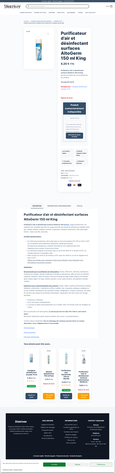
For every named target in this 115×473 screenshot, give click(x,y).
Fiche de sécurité (29, 332)
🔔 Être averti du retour (49, 396)
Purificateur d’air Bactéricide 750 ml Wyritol (66, 375)
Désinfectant (74, 175)
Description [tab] (37, 206)
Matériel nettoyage (40, 12)
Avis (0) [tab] (79, 206)
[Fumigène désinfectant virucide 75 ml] (31, 358)
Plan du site (71, 440)
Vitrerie (80, 12)
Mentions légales (18, 469)
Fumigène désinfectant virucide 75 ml (31, 373)
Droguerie (52, 12)
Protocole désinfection (31, 337)
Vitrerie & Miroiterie (48, 438)
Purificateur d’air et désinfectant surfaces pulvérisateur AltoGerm (83, 377)
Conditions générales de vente (71, 428)
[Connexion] (111, 1)
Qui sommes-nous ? (71, 424)
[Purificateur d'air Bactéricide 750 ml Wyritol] (66, 358)
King (70, 178)
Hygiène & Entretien (26, 12)
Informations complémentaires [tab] (59, 206)
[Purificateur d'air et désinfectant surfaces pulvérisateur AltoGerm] (84, 360)
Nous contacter (90, 12)
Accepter (54, 464)
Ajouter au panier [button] (31, 396)
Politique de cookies (8, 469)
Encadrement (71, 12)
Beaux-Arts (61, 12)
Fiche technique (29, 328)
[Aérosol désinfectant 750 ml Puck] (49, 360)
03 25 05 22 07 (96, 435)
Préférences (101, 464)
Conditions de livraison (71, 432)
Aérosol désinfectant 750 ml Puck (49, 374)
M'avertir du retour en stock (74, 135)
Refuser (77, 464)
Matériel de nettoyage (48, 427)
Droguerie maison (47, 430)
